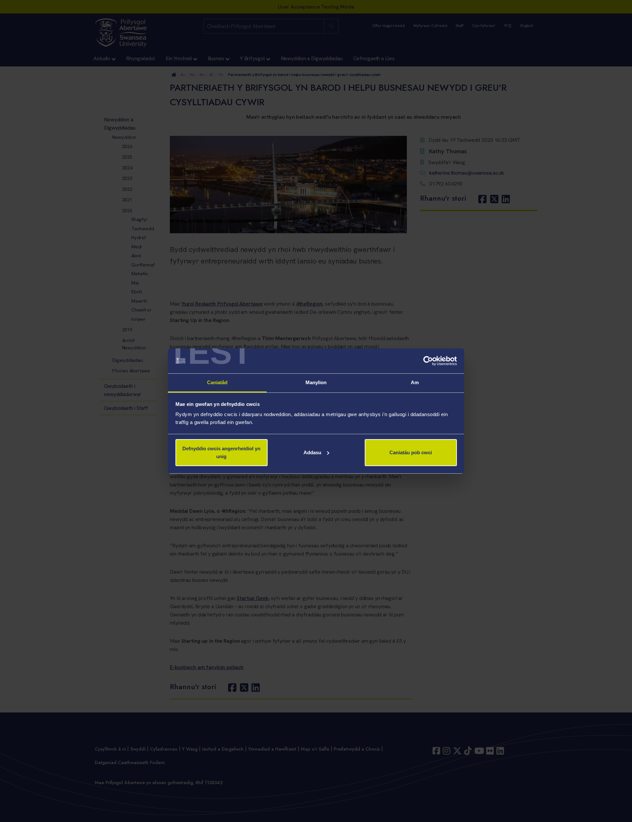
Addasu (312, 452)
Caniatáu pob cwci (410, 452)
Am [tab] (415, 382)
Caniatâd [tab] (217, 382)
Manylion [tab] (316, 382)
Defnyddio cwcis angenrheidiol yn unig (221, 452)
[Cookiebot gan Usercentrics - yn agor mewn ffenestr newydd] (428, 361)
